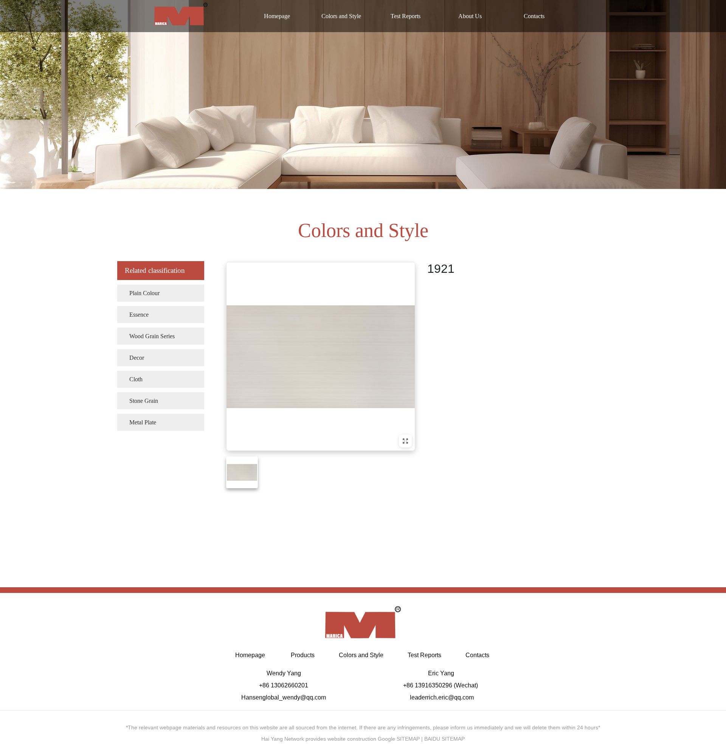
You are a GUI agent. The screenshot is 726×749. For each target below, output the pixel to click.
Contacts (534, 16)
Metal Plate (139, 422)
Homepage (277, 16)
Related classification (155, 270)
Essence (136, 314)
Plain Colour (141, 292)
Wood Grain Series (149, 336)
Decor (133, 357)
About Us (470, 16)
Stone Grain (140, 400)
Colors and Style (341, 16)
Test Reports (405, 16)
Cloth (133, 379)
